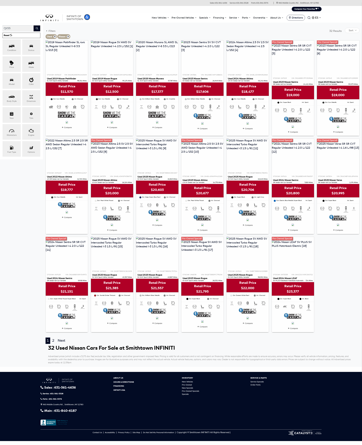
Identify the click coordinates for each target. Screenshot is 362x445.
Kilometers (12, 135)
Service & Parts (258, 378)
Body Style (12, 101)
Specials (185, 394)
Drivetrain (31, 101)
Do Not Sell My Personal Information (158, 432)
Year (12, 118)
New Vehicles (187, 382)
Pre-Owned (187, 385)
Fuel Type (11, 152)
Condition (11, 50)
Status (31, 50)
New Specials (187, 388)
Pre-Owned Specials (190, 391)
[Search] (37, 28)
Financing (118, 386)
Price (11, 67)
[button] (87, 17)
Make (31, 67)
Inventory (187, 378)
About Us (118, 378)
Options (31, 152)
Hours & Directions (123, 382)
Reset (7, 35)
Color (31, 84)
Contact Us (97, 432)
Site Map (136, 432)
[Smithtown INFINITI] (61, 17)
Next (61, 340)
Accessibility (110, 432)
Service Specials (257, 382)
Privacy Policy (124, 432)
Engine (31, 135)
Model (12, 84)
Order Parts (255, 385)
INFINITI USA (119, 390)
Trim (31, 118)
